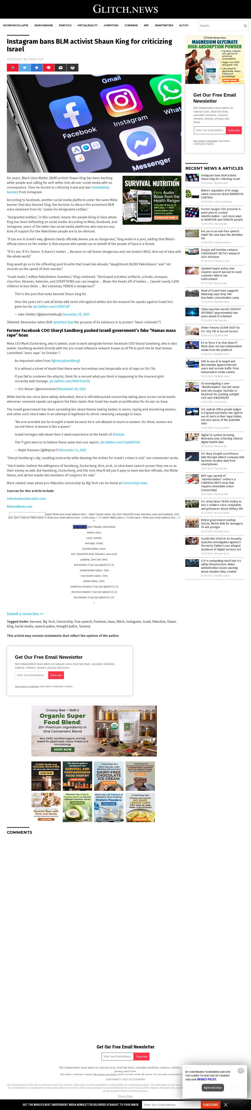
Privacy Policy (125, 1096)
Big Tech (49, 621)
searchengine (43, 25)
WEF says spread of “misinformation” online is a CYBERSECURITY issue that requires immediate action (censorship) (218, 483)
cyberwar (131, 25)
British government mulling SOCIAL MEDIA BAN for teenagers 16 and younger (222, 523)
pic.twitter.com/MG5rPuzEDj (69, 381)
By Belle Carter (222, 302)
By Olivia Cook (222, 261)
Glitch (120, 621)
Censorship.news (135, 483)
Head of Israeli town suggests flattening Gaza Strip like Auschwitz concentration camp (220, 294)
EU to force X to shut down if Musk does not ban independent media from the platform (221, 346)
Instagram (133, 621)
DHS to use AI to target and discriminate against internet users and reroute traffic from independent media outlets (220, 367)
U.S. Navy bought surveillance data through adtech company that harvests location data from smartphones (222, 459)
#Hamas (119, 434)
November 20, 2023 (72, 389)
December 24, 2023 (72, 450)
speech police (45, 626)
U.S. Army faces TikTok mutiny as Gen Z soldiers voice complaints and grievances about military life (222, 505)
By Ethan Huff (221, 183)
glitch (183, 25)
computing (111, 25)
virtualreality (87, 25)
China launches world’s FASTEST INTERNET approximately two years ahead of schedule (221, 313)
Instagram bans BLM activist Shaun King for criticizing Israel (220, 177)
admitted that (63, 322)
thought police (66, 626)
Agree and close (213, 1087)
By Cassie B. (220, 402)
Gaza (111, 621)
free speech (83, 621)
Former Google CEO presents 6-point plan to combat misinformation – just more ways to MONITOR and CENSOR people (222, 215)
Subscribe (210, 1105)
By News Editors (223, 242)
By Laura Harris (222, 428)
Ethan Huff (35, 59)
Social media (24, 626)
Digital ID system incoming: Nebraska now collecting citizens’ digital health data (222, 438)
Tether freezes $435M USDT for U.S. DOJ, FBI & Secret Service (220, 329)
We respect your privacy (105, 1074)
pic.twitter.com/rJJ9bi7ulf (51, 306)
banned (35, 621)
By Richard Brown (223, 201)
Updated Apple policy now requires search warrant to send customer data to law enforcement (221, 274)
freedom (100, 621)
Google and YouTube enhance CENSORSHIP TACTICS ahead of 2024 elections (220, 253)
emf (146, 25)
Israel (147, 621)
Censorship (64, 621)
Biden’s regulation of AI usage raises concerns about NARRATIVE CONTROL (222, 194)
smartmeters (164, 25)
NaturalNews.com (19, 506)
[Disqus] (94, 887)
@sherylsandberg (66, 361)
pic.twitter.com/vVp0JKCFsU (120, 442)
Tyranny (84, 626)
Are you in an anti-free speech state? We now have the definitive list (222, 235)
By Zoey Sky (221, 224)
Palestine (159, 621)
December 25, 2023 (76, 314)
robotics (65, 25)
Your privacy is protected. (27, 686)
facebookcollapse (15, 25)
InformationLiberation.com (26, 499)
